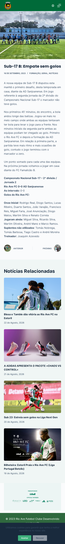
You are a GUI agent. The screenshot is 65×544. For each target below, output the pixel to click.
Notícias (53, 73)
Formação (34, 73)
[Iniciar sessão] (53, 5)
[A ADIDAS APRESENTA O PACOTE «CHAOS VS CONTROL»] (32, 345)
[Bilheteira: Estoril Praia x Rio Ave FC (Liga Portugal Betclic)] (32, 444)
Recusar (40, 538)
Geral (44, 73)
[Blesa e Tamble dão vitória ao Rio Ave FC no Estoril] (32, 294)
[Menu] (59, 5)
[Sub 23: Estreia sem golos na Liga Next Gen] (32, 397)
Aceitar (24, 538)
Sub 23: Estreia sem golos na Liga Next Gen (31, 417)
